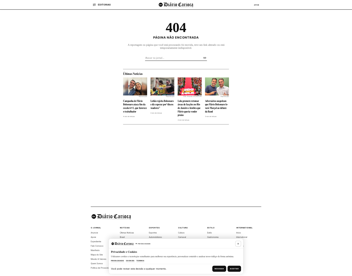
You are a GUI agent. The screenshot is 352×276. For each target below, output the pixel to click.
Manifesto (95, 250)
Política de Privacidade (101, 268)
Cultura (181, 233)
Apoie (256, 5)
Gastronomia (212, 237)
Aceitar (234, 269)
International (241, 237)
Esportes (153, 233)
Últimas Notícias (127, 233)
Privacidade (117, 261)
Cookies (130, 261)
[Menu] (94, 4)
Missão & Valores (98, 259)
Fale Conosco (97, 246)
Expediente (96, 241)
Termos (140, 261)
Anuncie (94, 233)
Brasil (122, 237)
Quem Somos (97, 263)
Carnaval (182, 237)
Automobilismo (155, 237)
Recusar (219, 269)
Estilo (209, 233)
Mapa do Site (97, 254)
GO (204, 58)
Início (238, 233)
